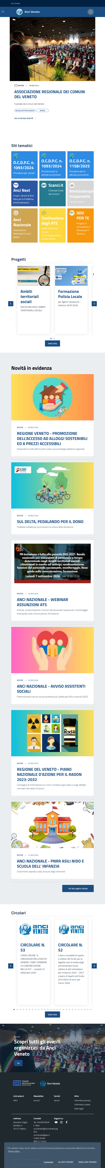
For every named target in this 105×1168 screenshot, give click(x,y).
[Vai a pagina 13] (50, 1009)
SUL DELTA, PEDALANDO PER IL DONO (50, 521)
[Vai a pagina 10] (41, 1009)
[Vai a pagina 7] (32, 1009)
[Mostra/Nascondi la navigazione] (2, 11)
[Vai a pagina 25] (87, 1009)
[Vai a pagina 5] (26, 1009)
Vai (18, 1063)
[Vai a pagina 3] (20, 1009)
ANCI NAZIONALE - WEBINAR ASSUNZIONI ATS (42, 602)
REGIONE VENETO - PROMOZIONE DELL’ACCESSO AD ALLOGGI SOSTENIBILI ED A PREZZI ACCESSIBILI (52, 438)
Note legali (79, 1108)
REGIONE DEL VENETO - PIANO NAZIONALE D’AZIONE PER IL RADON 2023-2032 (49, 774)
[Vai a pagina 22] (78, 1009)
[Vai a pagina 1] (50, 338)
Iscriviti (37, 1100)
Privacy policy (14, 1151)
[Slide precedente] (10, 303)
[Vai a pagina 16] (60, 1009)
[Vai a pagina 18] (66, 1009)
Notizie (20, 427)
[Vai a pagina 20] (72, 1009)
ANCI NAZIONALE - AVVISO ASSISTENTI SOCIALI (51, 688)
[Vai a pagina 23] (81, 1009)
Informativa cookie (82, 1104)
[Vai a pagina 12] (47, 1009)
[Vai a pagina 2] (54, 338)
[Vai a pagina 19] (69, 1009)
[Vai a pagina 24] (84, 1009)
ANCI (15, 1100)
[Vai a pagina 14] (54, 1009)
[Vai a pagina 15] (57, 1009)
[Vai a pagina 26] (90, 1009)
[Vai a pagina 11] (44, 1009)
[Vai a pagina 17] (63, 1009)
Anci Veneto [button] (15, 3)
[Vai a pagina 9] (38, 1009)
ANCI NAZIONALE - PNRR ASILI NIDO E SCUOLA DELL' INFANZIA (50, 863)
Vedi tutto (52, 343)
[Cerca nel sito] (91, 12)
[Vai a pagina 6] (29, 1009)
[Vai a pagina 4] (23, 1009)
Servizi (57, 1100)
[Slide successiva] (94, 303)
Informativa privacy (82, 1100)
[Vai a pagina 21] (75, 1009)
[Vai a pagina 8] (35, 1009)
